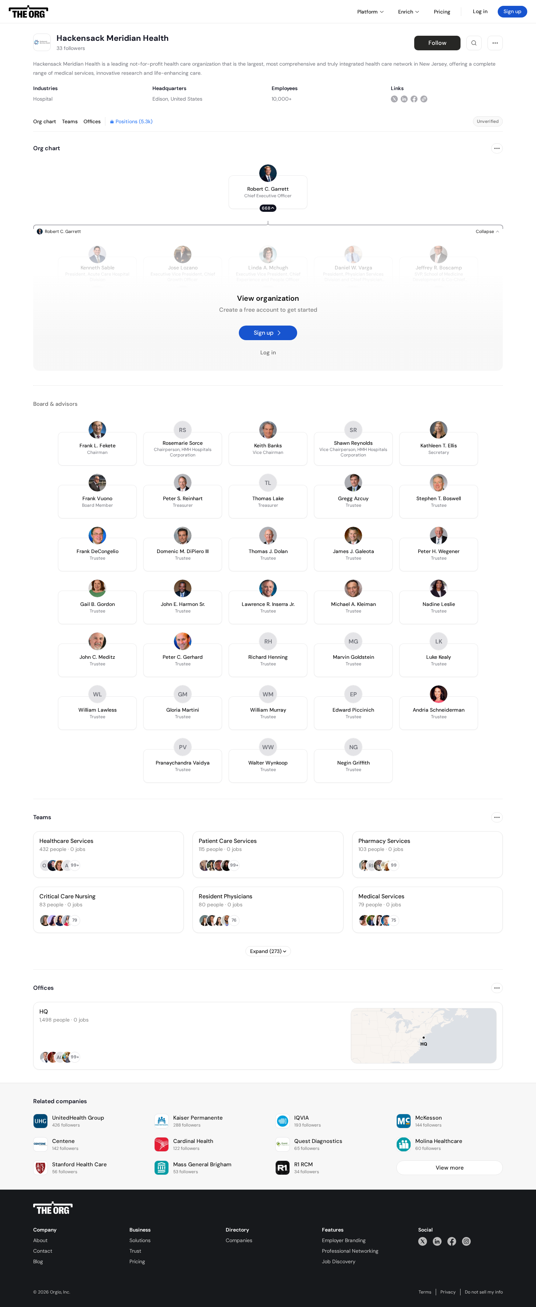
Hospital (43, 99)
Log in (480, 11)
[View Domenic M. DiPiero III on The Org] (183, 535)
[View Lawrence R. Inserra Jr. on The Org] (268, 588)
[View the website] (423, 98)
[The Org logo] (53, 1207)
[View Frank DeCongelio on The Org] (97, 535)
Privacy (448, 1292)
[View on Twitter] (394, 98)
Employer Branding (344, 1240)
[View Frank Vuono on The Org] (97, 483)
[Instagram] (466, 1241)
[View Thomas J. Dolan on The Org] (268, 535)
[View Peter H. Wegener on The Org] (439, 535)
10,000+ (282, 99)
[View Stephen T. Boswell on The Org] (439, 483)
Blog (38, 1261)
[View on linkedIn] (404, 98)
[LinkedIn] (437, 1241)
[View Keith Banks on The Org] (268, 430)
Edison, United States (177, 99)
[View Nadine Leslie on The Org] (439, 588)
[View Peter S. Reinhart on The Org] (183, 483)
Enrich (405, 11)
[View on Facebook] (414, 98)
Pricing (137, 1261)
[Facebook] (451, 1241)
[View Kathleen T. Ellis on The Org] (439, 430)
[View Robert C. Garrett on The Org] (268, 173)
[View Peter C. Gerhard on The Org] (183, 641)
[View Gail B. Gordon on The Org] (97, 588)
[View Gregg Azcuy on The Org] (353, 483)
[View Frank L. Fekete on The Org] (97, 430)
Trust (135, 1251)
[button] (268, 192)
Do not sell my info (484, 1292)
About (40, 1240)
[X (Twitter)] (422, 1241)
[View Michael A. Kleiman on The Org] (353, 588)
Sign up (512, 11)
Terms (425, 1292)
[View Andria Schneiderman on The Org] (439, 694)
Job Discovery (339, 1261)
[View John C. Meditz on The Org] (97, 641)
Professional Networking (350, 1251)
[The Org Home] (28, 11)
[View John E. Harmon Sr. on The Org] (183, 588)
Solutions (140, 1240)
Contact (42, 1251)
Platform (367, 11)
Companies (239, 1240)
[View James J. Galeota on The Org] (353, 535)
